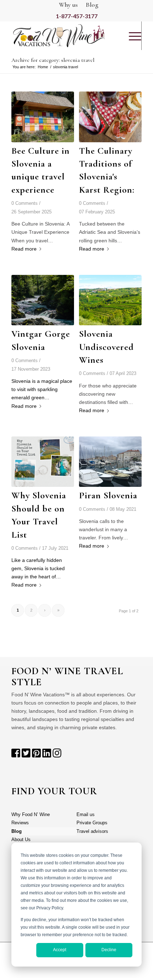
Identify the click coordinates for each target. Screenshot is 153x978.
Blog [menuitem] (16, 831)
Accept (59, 949)
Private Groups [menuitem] (91, 822)
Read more (24, 249)
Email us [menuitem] (85, 814)
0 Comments (24, 203)
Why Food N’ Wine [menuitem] (30, 814)
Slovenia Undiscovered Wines (106, 346)
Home (43, 67)
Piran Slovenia (108, 495)
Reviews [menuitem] (20, 822)
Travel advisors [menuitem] (92, 831)
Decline (108, 949)
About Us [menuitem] (21, 839)
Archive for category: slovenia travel (52, 60)
